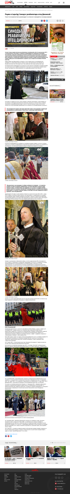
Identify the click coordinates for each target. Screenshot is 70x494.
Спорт (35, 2)
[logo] (9, 2)
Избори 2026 (27, 483)
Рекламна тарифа (28, 475)
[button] (50, 442)
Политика (31, 2)
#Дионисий (15, 434)
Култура (47, 2)
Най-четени (61, 56)
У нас (13, 6)
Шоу (51, 2)
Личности (16, 489)
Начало (6, 10)
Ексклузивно (20, 2)
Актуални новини (18, 10)
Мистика (16, 483)
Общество (33, 6)
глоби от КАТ (27, 479)
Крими (20, 6)
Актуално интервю (18, 486)
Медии (50, 6)
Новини (25, 2)
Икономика (26, 6)
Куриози (46, 6)
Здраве (16, 475)
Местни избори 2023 (28, 481)
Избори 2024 (27, 482)
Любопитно (7, 6)
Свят (17, 6)
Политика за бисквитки (29, 478)
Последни (53, 56)
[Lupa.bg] (6, 49)
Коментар (16, 481)
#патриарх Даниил (9, 434)
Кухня (16, 478)
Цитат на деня (17, 485)
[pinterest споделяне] (44, 20)
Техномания (39, 6)
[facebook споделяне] (42, 20)
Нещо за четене (41, 2)
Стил (15, 482)
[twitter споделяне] (47, 20)
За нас (26, 474)
